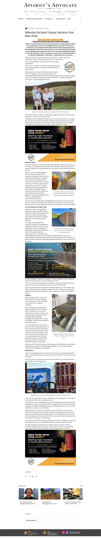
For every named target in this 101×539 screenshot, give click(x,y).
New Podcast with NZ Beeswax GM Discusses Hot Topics (28, 502)
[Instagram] (63, 532)
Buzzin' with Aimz (60, 19)
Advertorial (27, 471)
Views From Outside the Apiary (34, 19)
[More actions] (75, 28)
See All (81, 485)
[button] (81, 18)
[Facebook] (66, 532)
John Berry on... (49, 19)
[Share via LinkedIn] (32, 476)
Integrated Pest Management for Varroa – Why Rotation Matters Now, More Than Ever (50, 502)
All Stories (20, 19)
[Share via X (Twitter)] (29, 476)
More (69, 19)
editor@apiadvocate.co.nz (52, 532)
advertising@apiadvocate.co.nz (53, 535)
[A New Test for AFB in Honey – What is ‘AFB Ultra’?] (73, 493)
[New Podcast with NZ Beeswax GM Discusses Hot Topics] (28, 493)
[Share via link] (35, 476)
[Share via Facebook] (25, 476)
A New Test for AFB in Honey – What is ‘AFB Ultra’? (73, 502)
